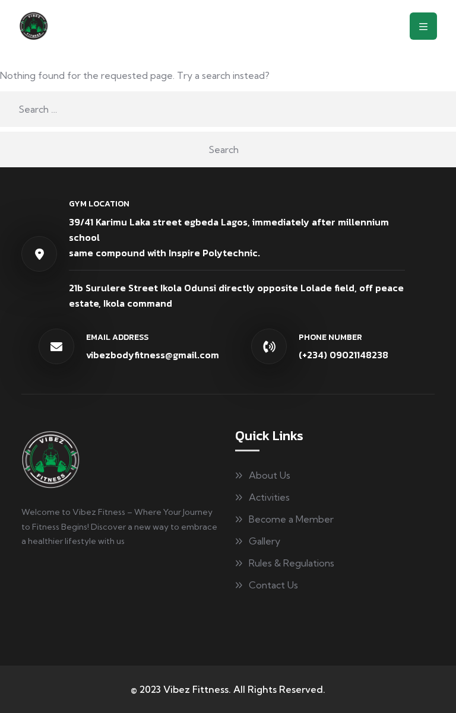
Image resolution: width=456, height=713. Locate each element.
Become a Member (291, 519)
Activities (269, 497)
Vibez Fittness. (197, 689)
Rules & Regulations (291, 563)
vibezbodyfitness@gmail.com (152, 355)
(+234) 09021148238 (343, 355)
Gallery (264, 541)
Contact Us (273, 585)
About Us (269, 475)
